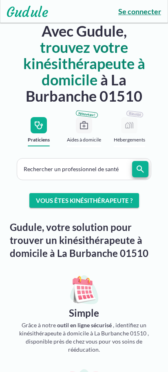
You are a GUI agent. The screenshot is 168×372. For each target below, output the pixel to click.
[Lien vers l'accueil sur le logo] (24, 11)
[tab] (39, 134)
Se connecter (139, 11)
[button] (84, 169)
